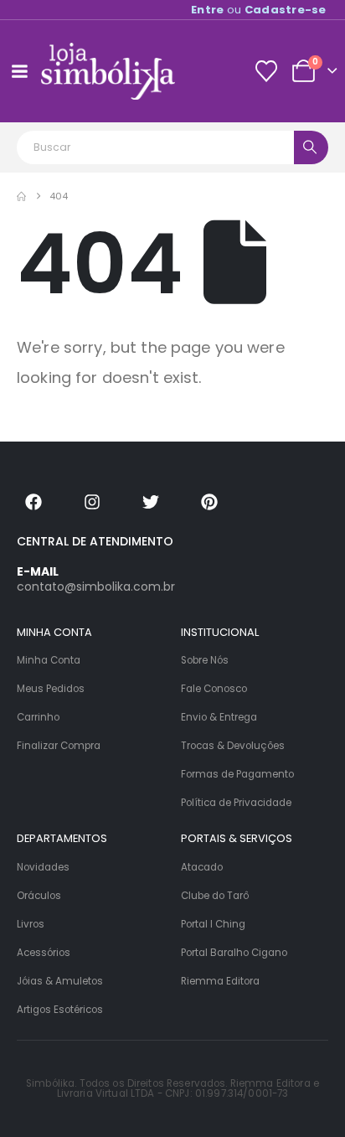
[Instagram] (92, 502)
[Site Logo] (108, 71)
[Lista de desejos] (266, 71)
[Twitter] (150, 502)
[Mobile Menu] (19, 71)
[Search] (311, 147)
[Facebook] (33, 502)
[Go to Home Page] (21, 196)
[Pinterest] (209, 502)
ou (259, 10)
